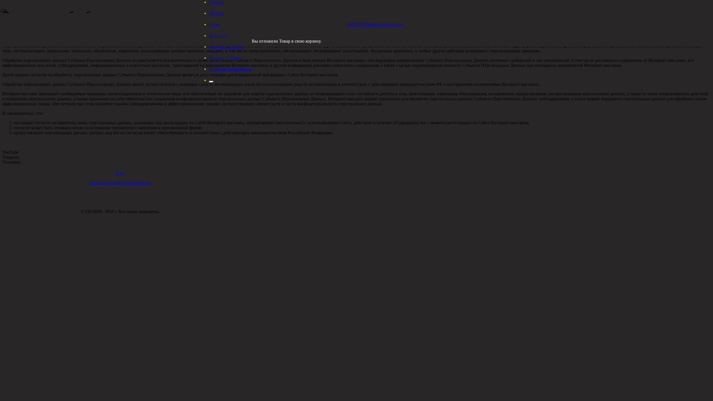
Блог (120, 173)
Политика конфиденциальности (120, 182)
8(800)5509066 (361, 24)
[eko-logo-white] (273, 51)
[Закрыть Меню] (211, 81)
